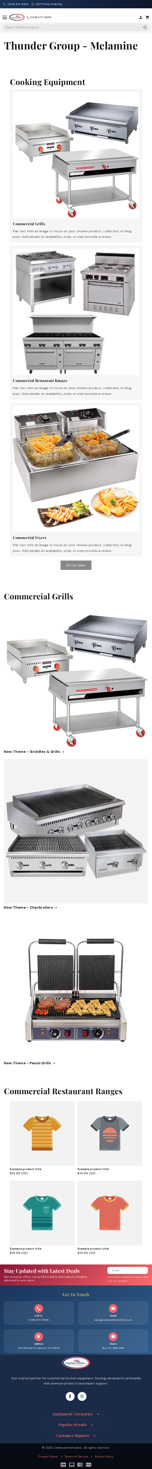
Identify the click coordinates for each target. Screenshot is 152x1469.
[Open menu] (4, 17)
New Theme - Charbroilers (28, 907)
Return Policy (104, 1456)
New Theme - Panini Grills (27, 1063)
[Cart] (147, 17)
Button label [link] (76, 565)
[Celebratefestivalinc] (76, 1370)
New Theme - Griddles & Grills (32, 751)
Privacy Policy (48, 1456)
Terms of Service (76, 1456)
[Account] (141, 17)
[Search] (145, 27)
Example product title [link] (26, 1169)
